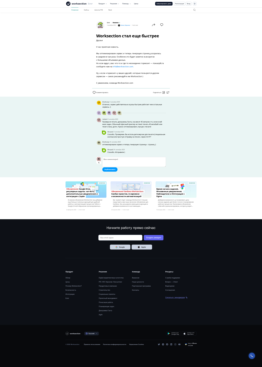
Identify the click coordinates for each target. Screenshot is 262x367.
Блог (108, 23)
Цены (68, 282)
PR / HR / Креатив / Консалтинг (110, 282)
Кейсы (86, 10)
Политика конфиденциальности (114, 344)
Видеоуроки (169, 286)
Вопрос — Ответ (171, 282)
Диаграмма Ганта (105, 310)
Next (110, 10)
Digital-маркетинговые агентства (111, 278)
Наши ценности (138, 282)
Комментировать (102, 92)
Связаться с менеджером (175, 297)
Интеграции (70, 294)
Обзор (68, 278)
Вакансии (135, 278)
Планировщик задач (106, 306)
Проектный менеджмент (108, 298)
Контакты (135, 290)
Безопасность (71, 290)
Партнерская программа (141, 286)
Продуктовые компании (108, 286)
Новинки (74, 10)
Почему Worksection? (74, 286)
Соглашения (170, 290)
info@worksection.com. (123, 66)
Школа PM (98, 10)
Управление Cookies (136, 344)
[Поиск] (194, 10)
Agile (101, 315)
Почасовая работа (106, 302)
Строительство (104, 290)
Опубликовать (109, 169)
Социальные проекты (107, 294)
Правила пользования (92, 344)
